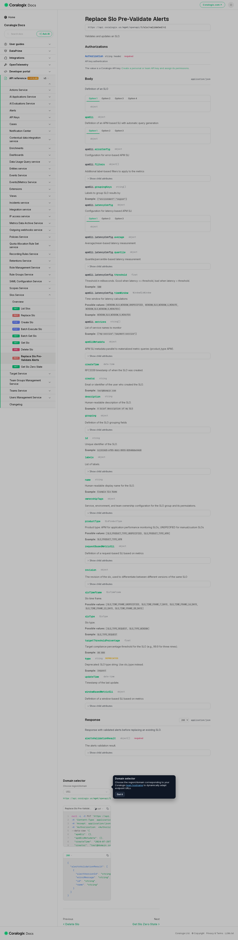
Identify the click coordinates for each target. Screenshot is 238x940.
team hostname (134, 785)
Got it (120, 794)
